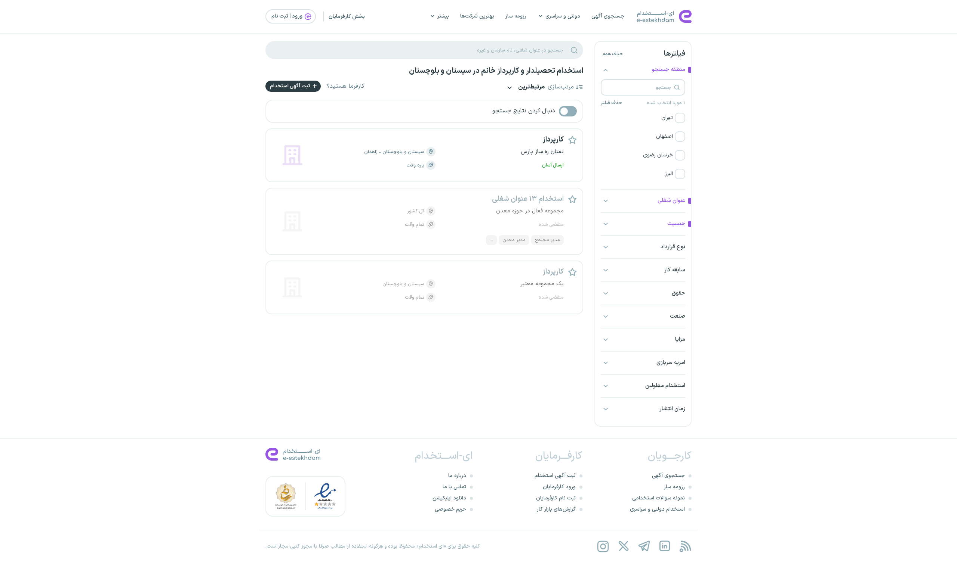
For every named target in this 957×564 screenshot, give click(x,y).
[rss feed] (685, 546)
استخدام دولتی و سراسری (657, 509)
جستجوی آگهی (607, 16)
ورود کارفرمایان (559, 487)
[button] (643, 118)
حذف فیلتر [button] (611, 103)
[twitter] (623, 546)
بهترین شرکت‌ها (477, 16)
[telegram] (643, 546)
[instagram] (602, 546)
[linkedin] (664, 546)
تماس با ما (454, 487)
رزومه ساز (515, 16)
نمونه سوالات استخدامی (658, 498)
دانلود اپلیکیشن (449, 498)
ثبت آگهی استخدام (290, 86)
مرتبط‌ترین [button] (531, 87)
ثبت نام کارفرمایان (556, 498)
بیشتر (443, 16)
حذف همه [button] (613, 54)
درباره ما (457, 476)
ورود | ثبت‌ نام (287, 16)
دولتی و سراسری (562, 16)
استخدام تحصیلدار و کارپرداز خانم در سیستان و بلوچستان (496, 71)
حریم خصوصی (450, 509)
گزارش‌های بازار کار (556, 509)
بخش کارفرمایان (347, 17)
